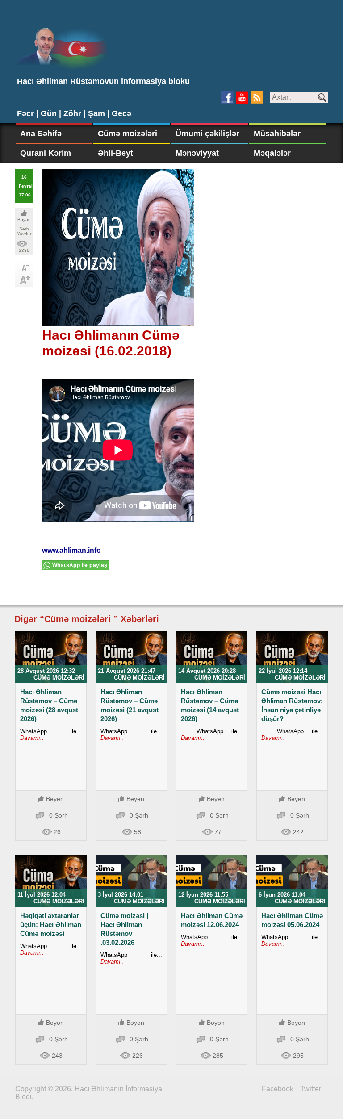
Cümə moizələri (127, 133)
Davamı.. (32, 738)
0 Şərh (58, 815)
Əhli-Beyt (115, 153)
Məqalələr (272, 153)
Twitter (310, 1089)
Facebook (277, 1089)
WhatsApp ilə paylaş (80, 565)
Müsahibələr (277, 133)
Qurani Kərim (45, 153)
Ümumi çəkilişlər (207, 133)
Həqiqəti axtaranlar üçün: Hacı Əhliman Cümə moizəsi (50, 924)
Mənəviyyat (197, 153)
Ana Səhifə (41, 133)
